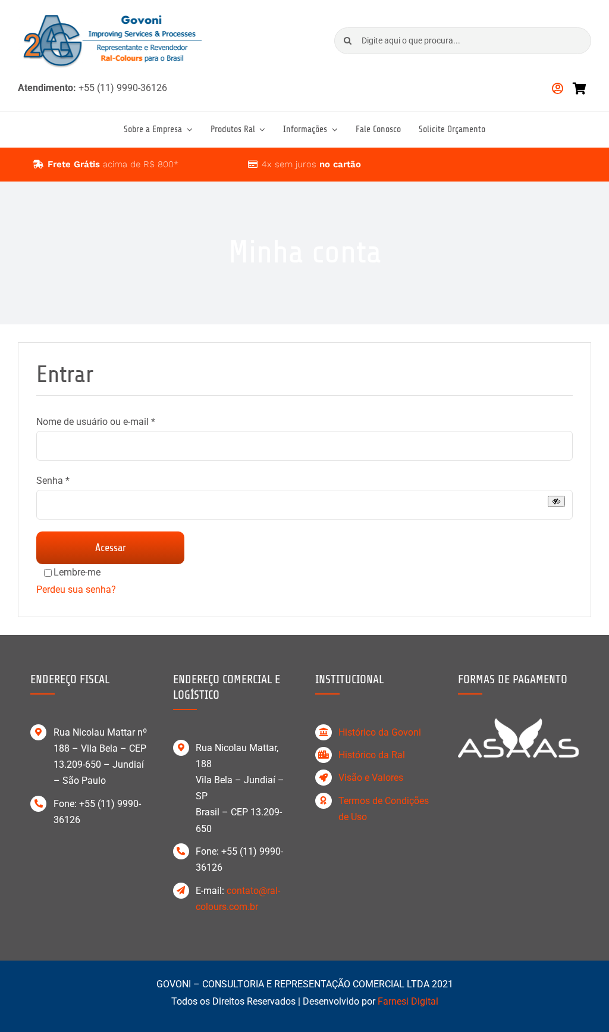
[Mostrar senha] (556, 501)
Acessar (110, 547)
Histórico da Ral (371, 755)
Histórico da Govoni (379, 732)
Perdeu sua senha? (76, 589)
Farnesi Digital (408, 1001)
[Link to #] (38, 164)
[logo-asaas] (518, 722)
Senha (53, 480)
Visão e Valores (370, 777)
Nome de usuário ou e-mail (95, 421)
